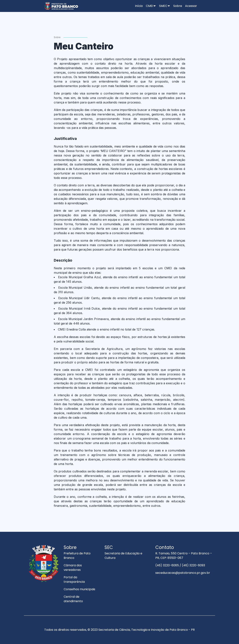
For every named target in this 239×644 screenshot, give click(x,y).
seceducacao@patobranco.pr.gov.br (182, 573)
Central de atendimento (73, 599)
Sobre (177, 6)
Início (139, 6)
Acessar (191, 6)
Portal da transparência (74, 579)
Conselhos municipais (79, 589)
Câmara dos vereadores (73, 567)
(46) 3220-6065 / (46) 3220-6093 (180, 565)
